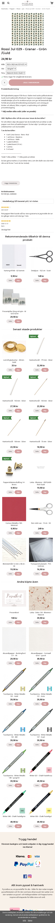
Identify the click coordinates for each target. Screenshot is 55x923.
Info (10, 280)
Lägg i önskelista (10, 183)
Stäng (30, 920)
